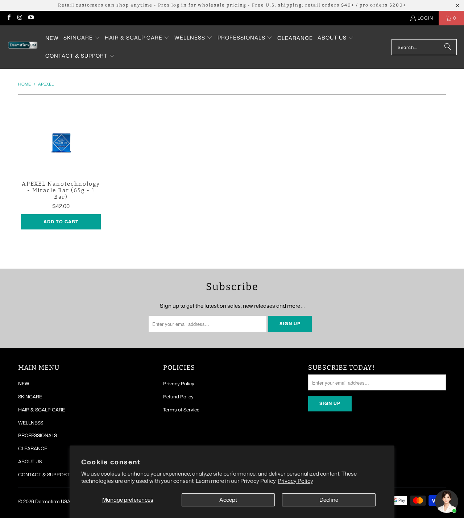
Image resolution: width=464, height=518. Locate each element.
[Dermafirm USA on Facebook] (8, 18)
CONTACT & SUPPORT (44, 474)
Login (425, 18)
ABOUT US (30, 461)
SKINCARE (30, 396)
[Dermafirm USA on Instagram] (19, 18)
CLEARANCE (32, 448)
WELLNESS (30, 422)
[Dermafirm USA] (22, 47)
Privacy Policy (295, 481)
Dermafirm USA (52, 501)
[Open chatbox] (446, 501)
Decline (328, 500)
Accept (228, 500)
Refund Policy (178, 396)
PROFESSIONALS (37, 435)
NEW (23, 383)
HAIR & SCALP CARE (41, 409)
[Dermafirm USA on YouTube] (31, 18)
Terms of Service (181, 409)
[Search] (448, 47)
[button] (81, 38)
